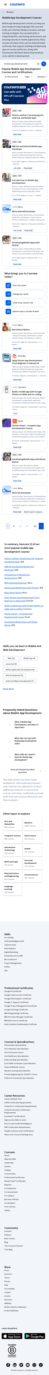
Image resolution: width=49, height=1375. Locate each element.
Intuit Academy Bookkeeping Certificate (20, 1024)
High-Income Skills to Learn (15, 1120)
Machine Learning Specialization (17, 1070)
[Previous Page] (7, 526)
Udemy (7, 1210)
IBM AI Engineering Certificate (16, 1013)
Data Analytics (10, 948)
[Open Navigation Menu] (5, 4)
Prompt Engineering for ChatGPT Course (20, 1074)
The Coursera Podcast (13, 1246)
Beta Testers (9, 1238)
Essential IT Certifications (14, 1116)
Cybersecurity (10, 945)
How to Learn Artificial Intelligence (18, 1123)
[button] (9, 688)
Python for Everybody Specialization (19, 1078)
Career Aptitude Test (13, 1099)
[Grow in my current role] (24, 303)
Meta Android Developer (15, 583)
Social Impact (9, 1203)
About (6, 1155)
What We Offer (10, 1159)
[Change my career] (24, 294)
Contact (7, 1292)
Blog (6, 1242)
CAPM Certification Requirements (17, 1102)
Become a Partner (11, 1199)
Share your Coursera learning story (18, 1134)
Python (7, 967)
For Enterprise (10, 1188)
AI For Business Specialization (16, 1049)
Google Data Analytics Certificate (17, 998)
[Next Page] (41, 526)
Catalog (7, 1170)
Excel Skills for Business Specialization (20, 1063)
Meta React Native (13, 592)
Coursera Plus (10, 1173)
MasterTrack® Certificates (15, 1181)
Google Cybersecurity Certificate (17, 995)
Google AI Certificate (12, 991)
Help (6, 1285)
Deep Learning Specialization (16, 1059)
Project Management (12, 963)
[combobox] (18, 64)
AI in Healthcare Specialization (16, 1056)
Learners (8, 1231)
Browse (10, 12)
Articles (7, 1296)
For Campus (9, 1195)
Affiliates (7, 1303)
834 (35, 526)
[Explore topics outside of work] (24, 311)
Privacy (7, 1281)
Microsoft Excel (10, 959)
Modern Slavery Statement (15, 1307)
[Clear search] (38, 63)
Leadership (8, 1163)
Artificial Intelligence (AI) (14, 941)
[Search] (43, 63)
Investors (8, 1274)
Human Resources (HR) (13, 956)
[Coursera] (17, 4)
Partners (7, 1235)
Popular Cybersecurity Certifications (19, 1131)
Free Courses (9, 1206)
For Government (11, 1192)
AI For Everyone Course (13, 1052)
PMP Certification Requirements (17, 1127)
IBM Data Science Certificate (15, 1020)
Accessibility (9, 1288)
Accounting (8, 937)
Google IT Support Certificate (16, 1002)
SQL (6, 970)
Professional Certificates (14, 1177)
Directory (8, 1299)
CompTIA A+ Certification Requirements (20, 1106)
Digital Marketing (11, 952)
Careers (7, 1166)
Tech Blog (8, 1249)
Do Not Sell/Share (11, 1310)
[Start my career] (24, 285)
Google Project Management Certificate (20, 1006)
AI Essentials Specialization (15, 1045)
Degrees (7, 1184)
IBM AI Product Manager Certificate (18, 1017)
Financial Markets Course (14, 1067)
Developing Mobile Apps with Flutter (21, 587)
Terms (7, 1277)
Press (6, 1270)
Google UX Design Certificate (16, 1009)
